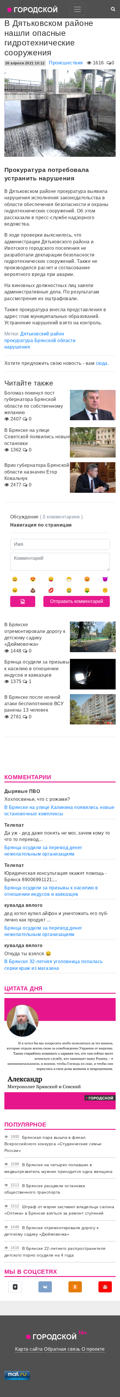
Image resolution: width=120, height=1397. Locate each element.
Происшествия (66, 62)
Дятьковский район (42, 333)
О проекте (93, 1349)
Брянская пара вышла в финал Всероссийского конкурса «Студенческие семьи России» (53, 1144)
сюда (101, 363)
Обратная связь (62, 1349)
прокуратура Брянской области (39, 340)
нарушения (17, 346)
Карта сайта (29, 1349)
